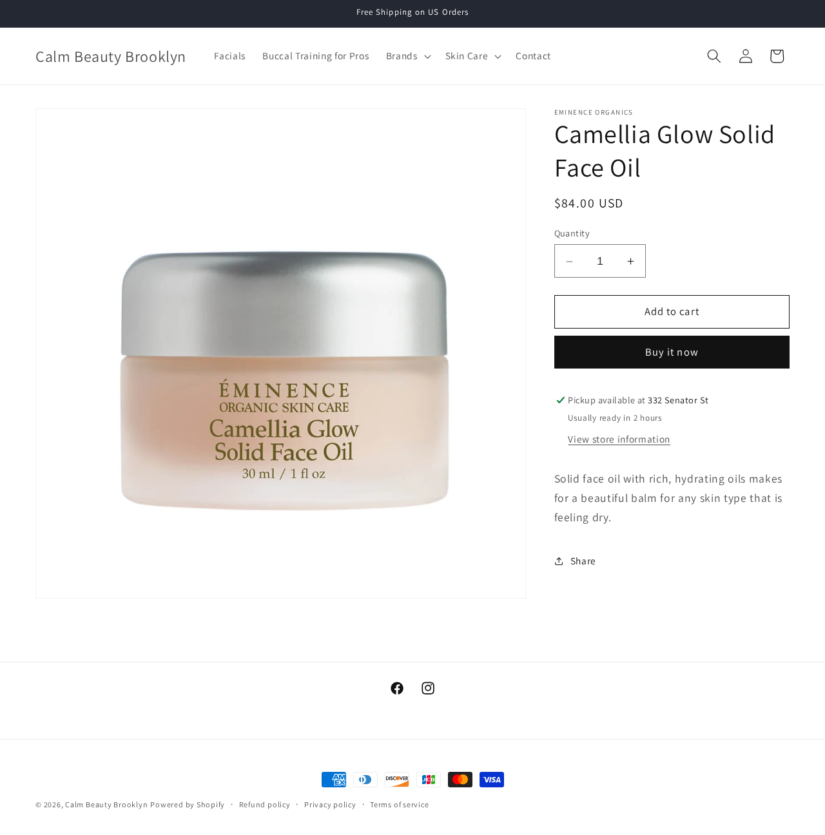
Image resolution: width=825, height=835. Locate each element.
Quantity (572, 233)
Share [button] (583, 561)
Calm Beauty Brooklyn (106, 804)
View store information (619, 439)
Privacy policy (330, 804)
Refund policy (265, 804)
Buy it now (672, 352)
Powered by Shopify (187, 804)
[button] (406, 56)
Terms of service (399, 804)
